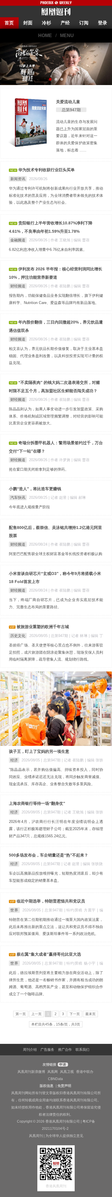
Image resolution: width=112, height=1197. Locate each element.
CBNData (55, 1079)
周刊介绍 (30, 1050)
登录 (102, 22)
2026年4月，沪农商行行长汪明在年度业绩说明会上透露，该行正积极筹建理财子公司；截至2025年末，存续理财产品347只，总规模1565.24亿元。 (56, 828)
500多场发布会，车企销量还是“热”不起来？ (48, 855)
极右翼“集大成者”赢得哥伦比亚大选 (49, 954)
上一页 (36, 1014)
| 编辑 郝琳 (77, 497)
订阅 (83, 22)
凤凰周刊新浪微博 (31, 1072)
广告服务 (47, 1050)
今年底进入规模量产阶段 (29, 507)
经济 (14, 760)
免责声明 (64, 1086)
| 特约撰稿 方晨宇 (80, 910)
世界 (14, 910)
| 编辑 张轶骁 (92, 864)
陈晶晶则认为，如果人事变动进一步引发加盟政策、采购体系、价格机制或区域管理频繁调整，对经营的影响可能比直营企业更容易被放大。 (56, 416)
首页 (9, 22)
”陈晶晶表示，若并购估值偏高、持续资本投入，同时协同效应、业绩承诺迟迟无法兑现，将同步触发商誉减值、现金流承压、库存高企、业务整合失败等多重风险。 (56, 776)
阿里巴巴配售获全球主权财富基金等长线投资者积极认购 (55, 554)
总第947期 (71, 109)
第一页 (21, 1014)
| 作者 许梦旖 (60, 460)
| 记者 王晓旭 (73, 812)
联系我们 (82, 1050)
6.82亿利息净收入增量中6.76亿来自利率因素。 (48, 249)
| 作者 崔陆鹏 (60, 286)
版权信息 (46, 1086)
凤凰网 (52, 1072)
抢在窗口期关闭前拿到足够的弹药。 (39, 469)
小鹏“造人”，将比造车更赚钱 (35, 488)
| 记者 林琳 (79, 636)
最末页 (90, 1014)
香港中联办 (84, 1072)
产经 (65, 22)
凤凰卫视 (67, 1072)
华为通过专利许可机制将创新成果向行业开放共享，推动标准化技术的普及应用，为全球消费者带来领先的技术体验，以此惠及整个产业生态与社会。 (56, 195)
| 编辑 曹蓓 (81, 240)
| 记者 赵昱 (58, 497)
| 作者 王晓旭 (60, 240)
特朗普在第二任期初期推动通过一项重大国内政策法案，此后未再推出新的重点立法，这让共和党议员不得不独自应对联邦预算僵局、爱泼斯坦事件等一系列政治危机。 (56, 926)
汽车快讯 (17, 497)
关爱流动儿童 (68, 101)
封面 (27, 22)
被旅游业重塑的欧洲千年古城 (43, 626)
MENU (67, 35)
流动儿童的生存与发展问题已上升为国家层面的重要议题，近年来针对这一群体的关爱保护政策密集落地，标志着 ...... (76, 136)
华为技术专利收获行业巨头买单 (46, 170)
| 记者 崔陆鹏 (73, 760)
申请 (62, 1065)
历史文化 (17, 636)
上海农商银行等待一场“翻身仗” (37, 803)
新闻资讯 (17, 179)
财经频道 (17, 286)
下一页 (74, 1014)
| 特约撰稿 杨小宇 (80, 963)
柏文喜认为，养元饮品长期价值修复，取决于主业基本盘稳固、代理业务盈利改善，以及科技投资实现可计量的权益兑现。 (56, 356)
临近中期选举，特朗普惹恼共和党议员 (51, 901)
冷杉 (46, 22)
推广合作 (65, 1050)
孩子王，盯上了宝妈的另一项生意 (39, 751)
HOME (45, 35)
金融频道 (17, 240)
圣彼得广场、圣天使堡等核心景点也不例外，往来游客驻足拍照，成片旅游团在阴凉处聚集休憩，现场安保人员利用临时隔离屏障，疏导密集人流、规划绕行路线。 (56, 652)
